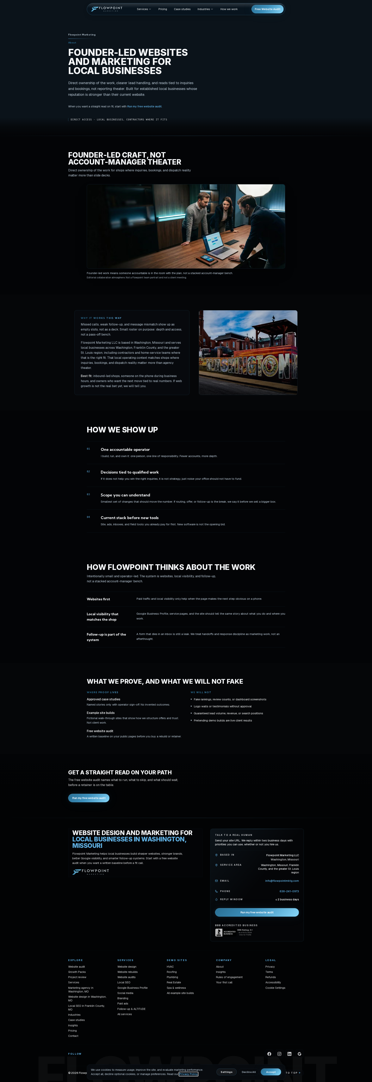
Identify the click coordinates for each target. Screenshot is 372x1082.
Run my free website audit (144, 106)
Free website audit (100, 731)
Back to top (288, 1072)
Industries (204, 9)
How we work (229, 9)
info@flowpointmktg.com (282, 881)
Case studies (182, 9)
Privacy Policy (188, 1074)
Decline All (249, 1072)
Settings (226, 1072)
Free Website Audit (267, 9)
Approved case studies (103, 699)
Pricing (162, 9)
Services (142, 9)
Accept (271, 1072)
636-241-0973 (289, 891)
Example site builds (101, 713)
